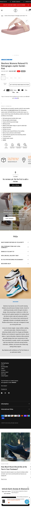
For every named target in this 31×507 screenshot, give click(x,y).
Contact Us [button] (4, 389)
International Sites (7, 409)
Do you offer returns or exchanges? (12, 259)
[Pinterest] (10, 393)
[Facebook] (2, 393)
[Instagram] (6, 393)
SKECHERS (12, 110)
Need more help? (6, 263)
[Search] (26, 10)
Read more (4, 479)
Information (5, 404)
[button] (9, 218)
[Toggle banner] (28, 5)
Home (2, 15)
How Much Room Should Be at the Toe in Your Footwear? (14, 468)
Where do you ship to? (7, 251)
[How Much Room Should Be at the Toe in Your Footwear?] (15, 446)
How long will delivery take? (10, 255)
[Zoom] (26, 20)
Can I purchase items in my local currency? (10, 246)
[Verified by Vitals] (8, 502)
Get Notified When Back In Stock (19, 84)
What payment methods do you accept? (12, 242)
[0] (29, 10)
